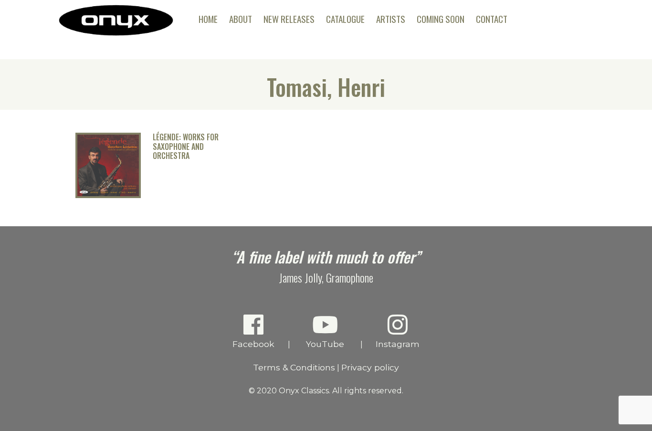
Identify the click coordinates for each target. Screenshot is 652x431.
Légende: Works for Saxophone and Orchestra (186, 146)
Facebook (253, 344)
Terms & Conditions (294, 367)
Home (208, 19)
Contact (491, 19)
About (240, 19)
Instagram (398, 344)
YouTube (325, 344)
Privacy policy (370, 367)
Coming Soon (440, 19)
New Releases (289, 19)
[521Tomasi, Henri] (108, 195)
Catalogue (345, 19)
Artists (390, 19)
